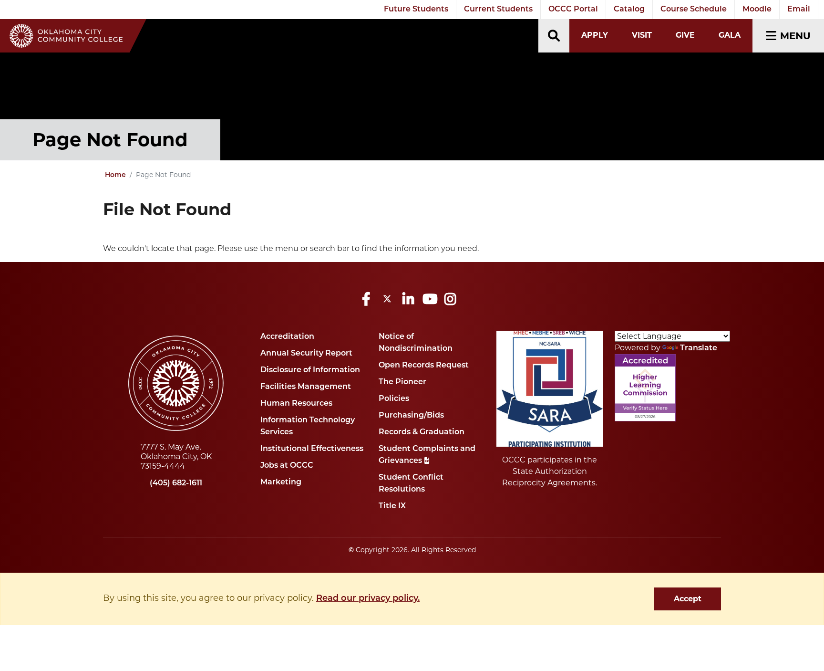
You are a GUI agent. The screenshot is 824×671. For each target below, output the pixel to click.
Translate (698, 348)
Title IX (392, 506)
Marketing (280, 482)
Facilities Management (305, 387)
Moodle (757, 9)
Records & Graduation (421, 432)
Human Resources (296, 404)
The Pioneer (402, 382)
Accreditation (287, 337)
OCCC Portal (573, 9)
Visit (642, 35)
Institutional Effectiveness (311, 449)
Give (685, 35)
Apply (594, 35)
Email (798, 9)
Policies (394, 399)
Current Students (498, 9)
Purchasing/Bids (411, 415)
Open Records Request (424, 365)
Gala (730, 35)
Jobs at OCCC (286, 466)
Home (115, 175)
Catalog (629, 9)
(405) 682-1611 (176, 483)
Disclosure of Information (310, 370)
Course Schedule (693, 9)
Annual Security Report (306, 353)
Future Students (416, 9)
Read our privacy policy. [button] (368, 599)
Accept (687, 598)
